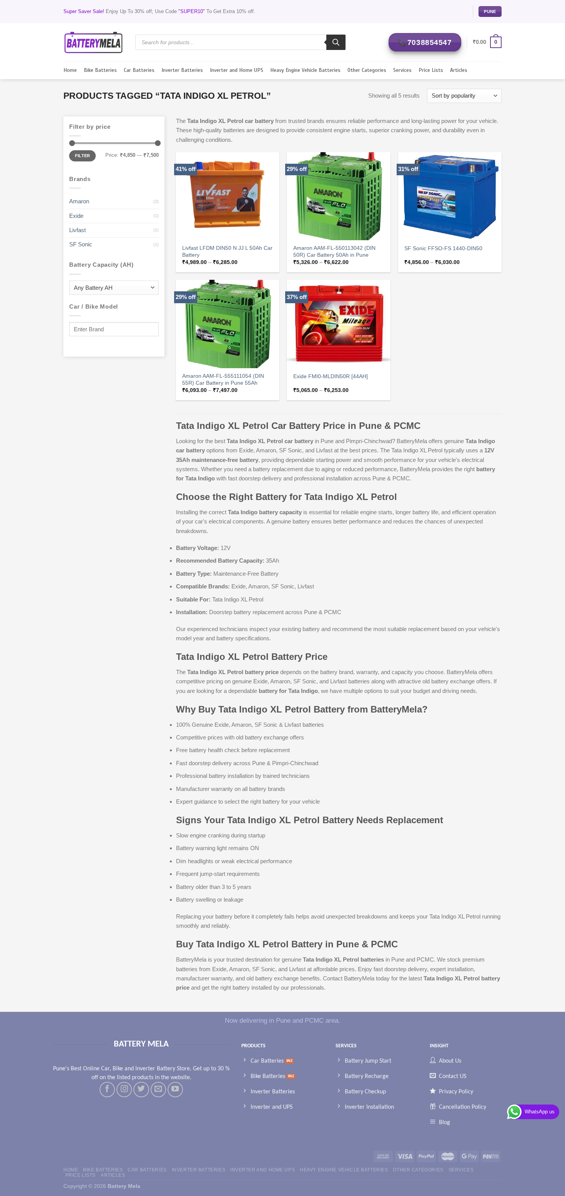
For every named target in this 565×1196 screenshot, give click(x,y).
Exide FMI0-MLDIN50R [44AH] (330, 376)
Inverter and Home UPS (236, 70)
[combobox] (114, 288)
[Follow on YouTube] (175, 1089)
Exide (76, 216)
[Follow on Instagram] (124, 1089)
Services (402, 70)
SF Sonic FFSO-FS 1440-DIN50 (443, 248)
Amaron (79, 201)
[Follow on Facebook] (107, 1089)
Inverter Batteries (182, 70)
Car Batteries (139, 70)
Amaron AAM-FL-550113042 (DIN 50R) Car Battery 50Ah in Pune (334, 251)
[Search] (336, 42)
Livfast (77, 230)
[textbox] (112, 288)
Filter (82, 155)
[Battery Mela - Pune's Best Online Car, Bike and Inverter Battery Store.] (93, 42)
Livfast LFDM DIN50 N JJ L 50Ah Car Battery (227, 251)
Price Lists (431, 70)
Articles (458, 70)
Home (70, 70)
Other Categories (366, 70)
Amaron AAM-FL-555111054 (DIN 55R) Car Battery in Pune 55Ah (223, 379)
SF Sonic (80, 244)
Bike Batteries (100, 70)
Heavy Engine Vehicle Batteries (305, 70)
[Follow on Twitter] (141, 1089)
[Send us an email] (158, 1089)
